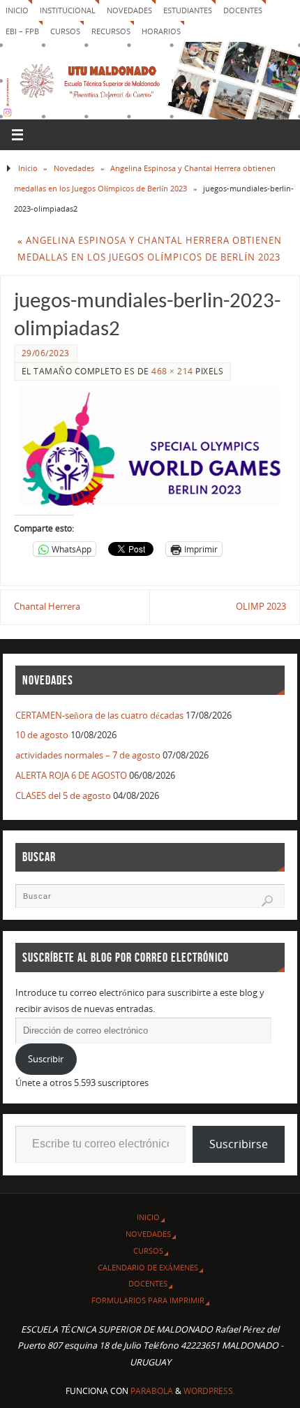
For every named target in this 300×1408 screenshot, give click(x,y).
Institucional (68, 10)
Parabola (151, 1391)
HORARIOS (161, 31)
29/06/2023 (46, 353)
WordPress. (209, 1391)
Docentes (147, 1283)
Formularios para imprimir (147, 1300)
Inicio (17, 10)
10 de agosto (41, 735)
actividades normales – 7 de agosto (87, 755)
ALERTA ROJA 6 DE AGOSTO (71, 776)
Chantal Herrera (47, 607)
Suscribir (45, 1059)
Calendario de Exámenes (148, 1267)
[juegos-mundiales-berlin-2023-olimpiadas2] (150, 446)
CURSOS (65, 31)
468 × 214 (172, 371)
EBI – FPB (22, 31)
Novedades (129, 10)
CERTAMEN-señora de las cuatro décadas (99, 715)
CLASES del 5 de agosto (63, 796)
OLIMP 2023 (261, 607)
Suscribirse (238, 1144)
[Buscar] (267, 901)
